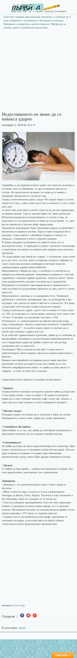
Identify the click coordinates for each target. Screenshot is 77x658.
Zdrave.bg (18, 605)
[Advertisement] (38, 71)
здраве (22, 627)
